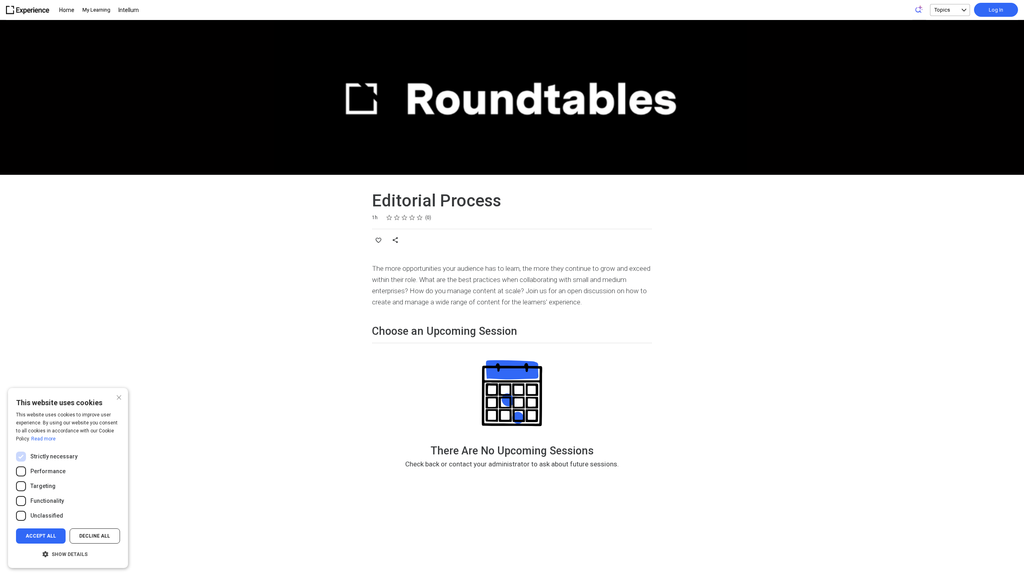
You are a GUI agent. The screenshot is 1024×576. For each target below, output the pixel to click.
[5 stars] (420, 217)
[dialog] (68, 478)
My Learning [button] (96, 10)
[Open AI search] (919, 9)
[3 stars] (404, 217)
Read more (43, 439)
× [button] (119, 397)
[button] (68, 554)
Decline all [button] (94, 536)
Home (66, 10)
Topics (942, 10)
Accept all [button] (41, 536)
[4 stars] (412, 217)
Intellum (128, 10)
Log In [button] (996, 10)
